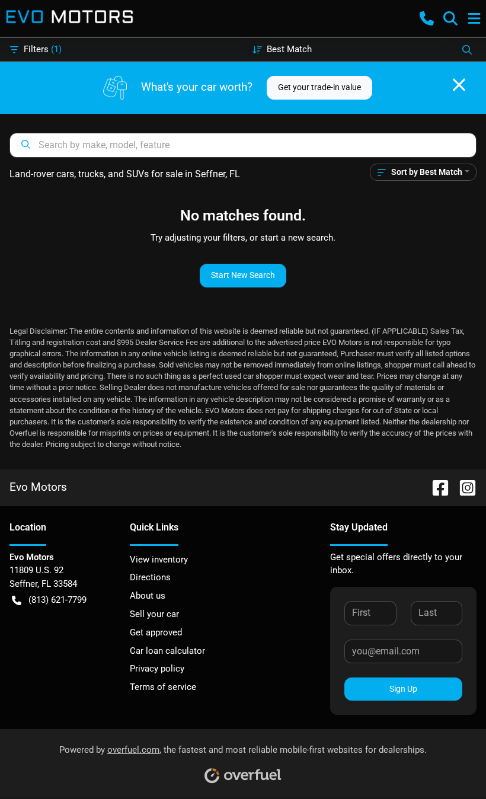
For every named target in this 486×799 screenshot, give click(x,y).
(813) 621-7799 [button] (57, 600)
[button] (427, 18)
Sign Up (403, 688)
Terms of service (163, 687)
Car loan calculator (167, 650)
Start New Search (243, 275)
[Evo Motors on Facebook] (435, 487)
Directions (150, 577)
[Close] (459, 84)
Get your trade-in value (319, 87)
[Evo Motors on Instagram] (463, 487)
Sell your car (154, 614)
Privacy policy (157, 668)
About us (147, 595)
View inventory (159, 559)
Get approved (156, 632)
